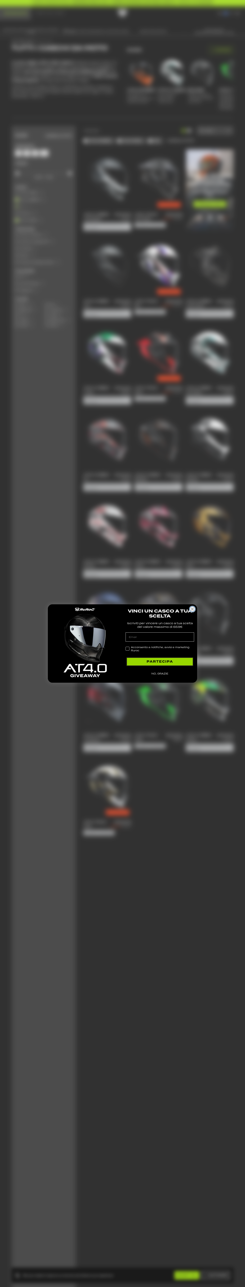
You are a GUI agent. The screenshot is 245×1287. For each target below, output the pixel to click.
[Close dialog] (192, 609)
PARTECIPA (160, 661)
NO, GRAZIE (159, 673)
